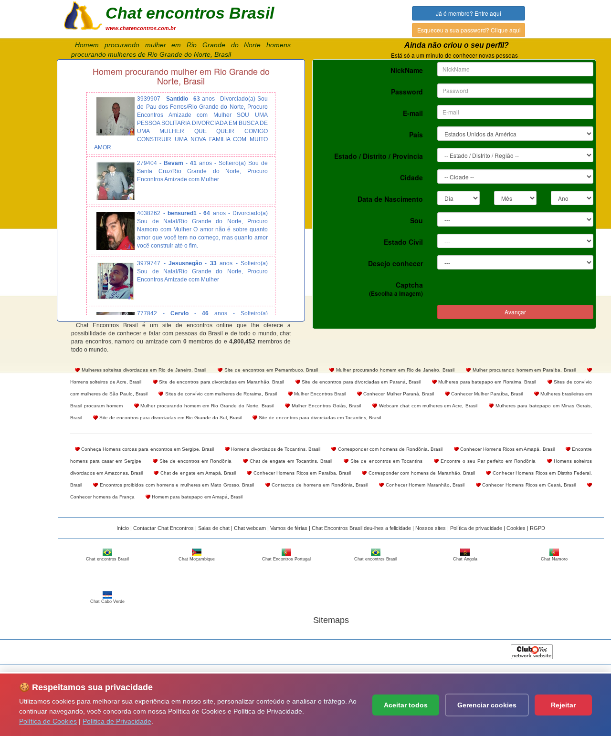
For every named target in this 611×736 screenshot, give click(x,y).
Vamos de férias (288, 528)
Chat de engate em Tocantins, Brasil (290, 461)
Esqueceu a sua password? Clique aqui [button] (469, 30)
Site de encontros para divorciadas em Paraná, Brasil (360, 381)
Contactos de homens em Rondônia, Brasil (319, 484)
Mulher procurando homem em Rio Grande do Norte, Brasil (206, 405)
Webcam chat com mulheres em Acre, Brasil (427, 405)
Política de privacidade (476, 528)
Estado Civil (403, 242)
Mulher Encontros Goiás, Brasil (325, 405)
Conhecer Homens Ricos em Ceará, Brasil (528, 484)
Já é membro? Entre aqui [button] (468, 13)
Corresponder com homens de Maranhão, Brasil (421, 473)
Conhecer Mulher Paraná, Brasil (398, 393)
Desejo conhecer (395, 263)
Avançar (515, 312)
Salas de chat (214, 528)
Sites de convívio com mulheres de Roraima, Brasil (219, 393)
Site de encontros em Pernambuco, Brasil (270, 370)
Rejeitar (563, 705)
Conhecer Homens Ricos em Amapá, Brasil (507, 449)
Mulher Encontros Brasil (319, 393)
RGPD (537, 528)
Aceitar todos (406, 705)
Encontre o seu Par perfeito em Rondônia (487, 461)
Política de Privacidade (117, 721)
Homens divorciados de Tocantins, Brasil (275, 449)
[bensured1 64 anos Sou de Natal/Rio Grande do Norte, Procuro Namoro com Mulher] (115, 231)
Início (122, 528)
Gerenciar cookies (486, 705)
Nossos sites (430, 528)
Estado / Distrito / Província (378, 156)
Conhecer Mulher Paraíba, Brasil (486, 393)
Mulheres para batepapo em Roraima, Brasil (487, 381)
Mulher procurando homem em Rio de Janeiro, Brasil (394, 370)
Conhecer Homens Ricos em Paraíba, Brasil (301, 473)
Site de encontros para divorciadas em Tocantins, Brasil (319, 417)
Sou (416, 220)
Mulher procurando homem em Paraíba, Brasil (523, 370)
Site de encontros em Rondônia (195, 461)
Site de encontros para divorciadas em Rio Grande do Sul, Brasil (170, 417)
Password (407, 91)
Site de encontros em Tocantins (385, 461)
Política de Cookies (48, 721)
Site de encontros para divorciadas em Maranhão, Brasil (221, 381)
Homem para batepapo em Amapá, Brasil (196, 496)
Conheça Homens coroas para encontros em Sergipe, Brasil (147, 449)
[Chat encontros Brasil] (83, 15)
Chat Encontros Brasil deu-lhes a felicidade (361, 528)
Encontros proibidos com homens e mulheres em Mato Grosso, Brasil (176, 484)
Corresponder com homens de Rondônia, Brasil (389, 449)
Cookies (516, 528)
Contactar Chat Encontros (163, 528)
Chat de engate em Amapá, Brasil (197, 473)
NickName (406, 70)
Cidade (411, 177)
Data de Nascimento (390, 199)
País (416, 134)
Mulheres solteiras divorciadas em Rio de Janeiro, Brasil (143, 370)
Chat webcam (250, 528)
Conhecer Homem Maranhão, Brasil (424, 484)
